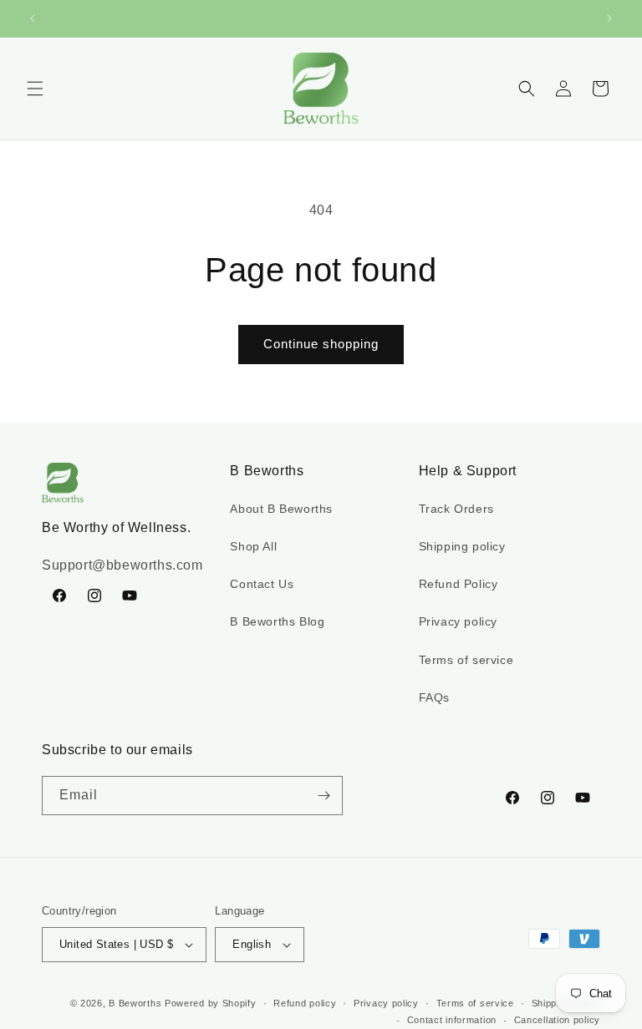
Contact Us (261, 584)
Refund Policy (458, 584)
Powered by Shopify (211, 1003)
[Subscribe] (323, 795)
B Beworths (135, 1003)
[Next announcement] (609, 18)
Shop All (253, 546)
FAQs (434, 697)
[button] (35, 88)
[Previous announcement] (32, 18)
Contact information (452, 1020)
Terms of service (466, 660)
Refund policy (304, 1003)
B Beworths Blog (277, 621)
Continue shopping (321, 344)
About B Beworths (281, 508)
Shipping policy (462, 546)
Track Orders (456, 508)
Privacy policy (458, 621)
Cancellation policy (557, 1020)
